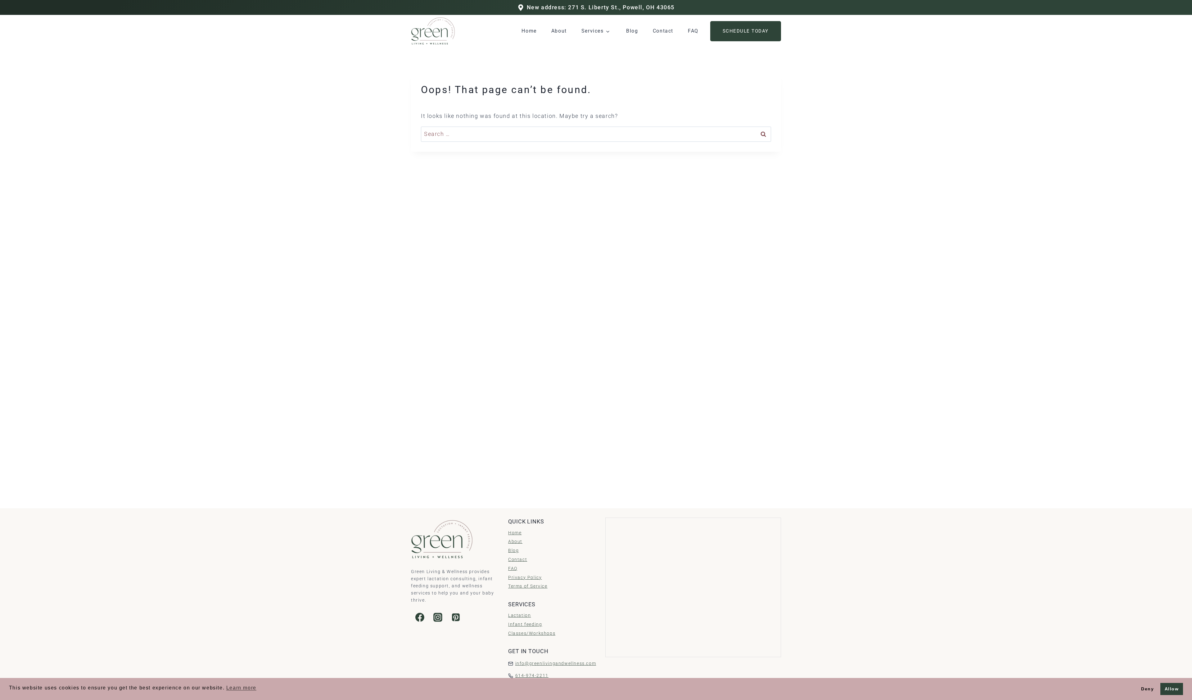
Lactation (519, 615)
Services (592, 31)
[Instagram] (438, 617)
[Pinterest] (456, 617)
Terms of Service (528, 586)
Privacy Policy (525, 577)
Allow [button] (1172, 688)
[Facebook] (420, 617)
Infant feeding (525, 624)
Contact (663, 31)
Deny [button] (1147, 688)
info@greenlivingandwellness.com (555, 663)
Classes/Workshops (531, 633)
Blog (632, 31)
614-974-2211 (532, 675)
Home (529, 31)
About (559, 31)
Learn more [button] (241, 687)
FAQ (693, 31)
